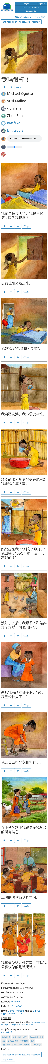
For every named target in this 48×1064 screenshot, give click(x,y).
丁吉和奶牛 (24, 1041)
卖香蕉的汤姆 (13, 1041)
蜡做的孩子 (6, 1037)
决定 (3, 1041)
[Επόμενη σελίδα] (4, 87)
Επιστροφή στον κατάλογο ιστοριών (21, 21)
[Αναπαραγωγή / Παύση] (11, 87)
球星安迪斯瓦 (24, 1045)
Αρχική (26, 3)
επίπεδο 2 (6, 1032)
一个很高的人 (36, 1045)
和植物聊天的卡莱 (36, 1037)
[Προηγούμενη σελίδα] (4, 226)
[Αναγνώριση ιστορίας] (11, 975)
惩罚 (32, 1041)
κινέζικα (14, 123)
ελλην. (19, 87)
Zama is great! (16, 1010)
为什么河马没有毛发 (20, 1037)
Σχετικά (42, 3)
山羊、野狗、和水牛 (9, 1045)
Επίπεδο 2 (15, 130)
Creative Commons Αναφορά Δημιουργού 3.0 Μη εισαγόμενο (23, 1023)
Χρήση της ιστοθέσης (31, 7)
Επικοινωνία (31, 11)
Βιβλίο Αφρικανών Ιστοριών (20, 1012)
